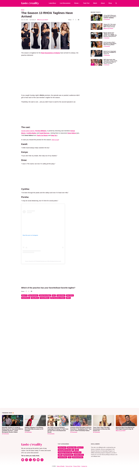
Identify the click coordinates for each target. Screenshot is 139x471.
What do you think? (42, 19)
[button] (116, 3)
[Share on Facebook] (73, 19)
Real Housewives (33, 295)
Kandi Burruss (25, 297)
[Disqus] (50, 323)
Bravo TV (24, 295)
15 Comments (28, 432)
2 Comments (107, 19)
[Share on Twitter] (75, 19)
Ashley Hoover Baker (45, 295)
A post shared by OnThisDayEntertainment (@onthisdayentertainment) (43, 261)
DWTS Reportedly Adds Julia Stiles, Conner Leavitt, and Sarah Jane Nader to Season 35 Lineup (110, 61)
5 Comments (107, 55)
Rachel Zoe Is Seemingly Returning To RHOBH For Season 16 (110, 52)
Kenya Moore (35, 297)
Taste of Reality (61, 466)
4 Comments (107, 46)
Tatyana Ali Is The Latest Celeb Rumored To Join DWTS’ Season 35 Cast (110, 25)
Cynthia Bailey (61, 295)
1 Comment (106, 38)
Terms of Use (69, 466)
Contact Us (84, 466)
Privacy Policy (76, 466)
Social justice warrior (27, 131)
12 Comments (5, 433)
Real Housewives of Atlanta (58, 297)
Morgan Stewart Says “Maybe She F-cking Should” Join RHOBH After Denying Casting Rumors (110, 34)
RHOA (68, 297)
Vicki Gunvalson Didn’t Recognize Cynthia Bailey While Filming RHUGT (110, 43)
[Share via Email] (78, 19)
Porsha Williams (44, 297)
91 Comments (51, 433)
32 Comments (96, 432)
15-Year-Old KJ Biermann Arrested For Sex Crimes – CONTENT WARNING (110, 16)
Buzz (22, 10)
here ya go (55, 140)
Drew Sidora (71, 133)
